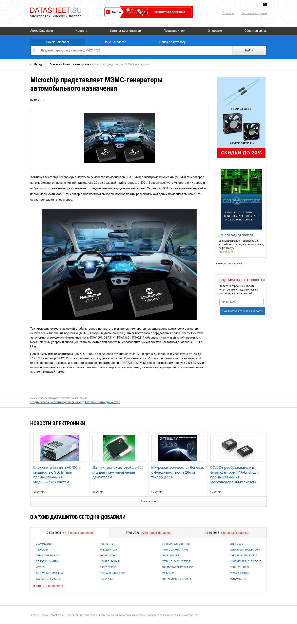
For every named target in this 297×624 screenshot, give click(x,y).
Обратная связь (255, 31)
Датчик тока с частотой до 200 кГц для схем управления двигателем (117, 472)
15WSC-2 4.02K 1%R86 (175, 549)
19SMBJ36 (168, 573)
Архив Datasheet (41, 31)
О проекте (228, 13)
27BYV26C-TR (238, 578)
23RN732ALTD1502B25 (243, 555)
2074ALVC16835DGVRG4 (176, 578)
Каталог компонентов (125, 31)
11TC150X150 (108, 567)
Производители (174, 31)
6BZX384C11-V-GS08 (48, 578)
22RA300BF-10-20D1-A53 (245, 549)
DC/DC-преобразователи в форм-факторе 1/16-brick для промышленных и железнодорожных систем (234, 474)
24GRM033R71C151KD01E (245, 561)
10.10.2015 (227, 533)
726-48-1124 (107, 543)
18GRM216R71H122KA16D (177, 567)
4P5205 (40, 567)
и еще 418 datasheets (48, 586)
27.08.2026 (148, 533)
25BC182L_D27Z (240, 567)
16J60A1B (42, 549)
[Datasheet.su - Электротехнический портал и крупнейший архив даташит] (55, 7)
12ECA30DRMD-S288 (112, 573)
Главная (55, 64)
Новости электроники (77, 64)
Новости (81, 31)
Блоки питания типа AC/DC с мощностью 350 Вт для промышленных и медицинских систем (56, 474)
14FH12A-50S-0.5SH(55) (176, 543)
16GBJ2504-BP (170, 555)
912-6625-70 (107, 555)
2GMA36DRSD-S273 (48, 555)
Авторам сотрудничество (102, 402)
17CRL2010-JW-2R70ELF (176, 561)
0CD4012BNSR (44, 543)
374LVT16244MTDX (47, 561)
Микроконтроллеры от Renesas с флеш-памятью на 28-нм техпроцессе (177, 472)
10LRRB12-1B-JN (110, 561)
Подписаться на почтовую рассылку (56, 402)
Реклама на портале (254, 13)
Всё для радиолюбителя (236, 235)
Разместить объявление (229, 263)
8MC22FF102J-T (109, 549)
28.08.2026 (70, 533)
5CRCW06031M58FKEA (49, 573)
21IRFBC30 (236, 543)
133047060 (106, 578)
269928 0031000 (239, 573)
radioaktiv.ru (226, 251)
